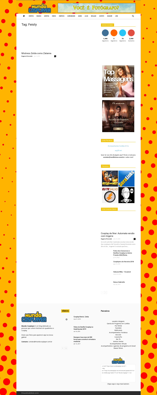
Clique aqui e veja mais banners (118, 384)
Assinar (131, 30)
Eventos (31, 16)
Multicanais (118, 330)
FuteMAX (118, 328)
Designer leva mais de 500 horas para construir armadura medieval (84, 339)
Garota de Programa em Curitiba (118, 324)
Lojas (86, 16)
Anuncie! (109, 16)
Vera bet (118, 335)
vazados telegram (118, 321)
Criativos (61, 16)
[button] (133, 16)
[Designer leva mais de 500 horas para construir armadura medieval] (66, 340)
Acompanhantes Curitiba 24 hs (118, 146)
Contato (101, 16)
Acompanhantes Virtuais (118, 344)
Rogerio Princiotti (26, 56)
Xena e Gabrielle (119, 282)
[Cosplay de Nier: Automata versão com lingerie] (118, 222)
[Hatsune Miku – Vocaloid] (106, 274)
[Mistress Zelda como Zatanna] (38, 40)
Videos (54, 16)
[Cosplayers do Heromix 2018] (106, 264)
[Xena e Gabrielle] (106, 284)
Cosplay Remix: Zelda (81, 317)
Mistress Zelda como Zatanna (36, 53)
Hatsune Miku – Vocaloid (122, 272)
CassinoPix (118, 337)
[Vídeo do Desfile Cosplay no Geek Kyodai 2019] (66, 329)
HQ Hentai (118, 326)
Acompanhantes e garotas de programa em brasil (118, 346)
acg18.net (118, 150)
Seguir (105, 30)
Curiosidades (71, 16)
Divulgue (93, 16)
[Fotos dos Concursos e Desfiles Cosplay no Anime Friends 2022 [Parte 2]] (106, 253)
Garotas (46, 16)
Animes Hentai (118, 341)
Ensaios (39, 16)
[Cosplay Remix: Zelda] (66, 319)
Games (80, 16)
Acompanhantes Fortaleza (118, 332)
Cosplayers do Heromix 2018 (123, 261)
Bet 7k (118, 339)
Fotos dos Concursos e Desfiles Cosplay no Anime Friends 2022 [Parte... (122, 253)
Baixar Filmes (118, 348)
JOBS (116, 16)
